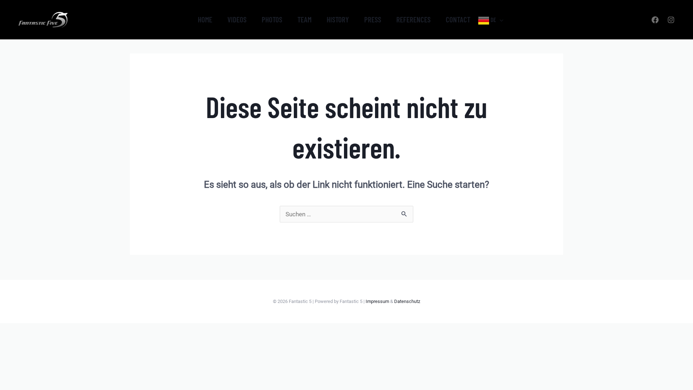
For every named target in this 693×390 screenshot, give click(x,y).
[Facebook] (655, 19)
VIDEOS (237, 19)
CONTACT (458, 19)
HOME (205, 19)
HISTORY (338, 19)
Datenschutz (407, 301)
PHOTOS (272, 19)
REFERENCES (413, 19)
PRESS (372, 19)
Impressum (377, 301)
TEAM (304, 19)
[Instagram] (671, 19)
